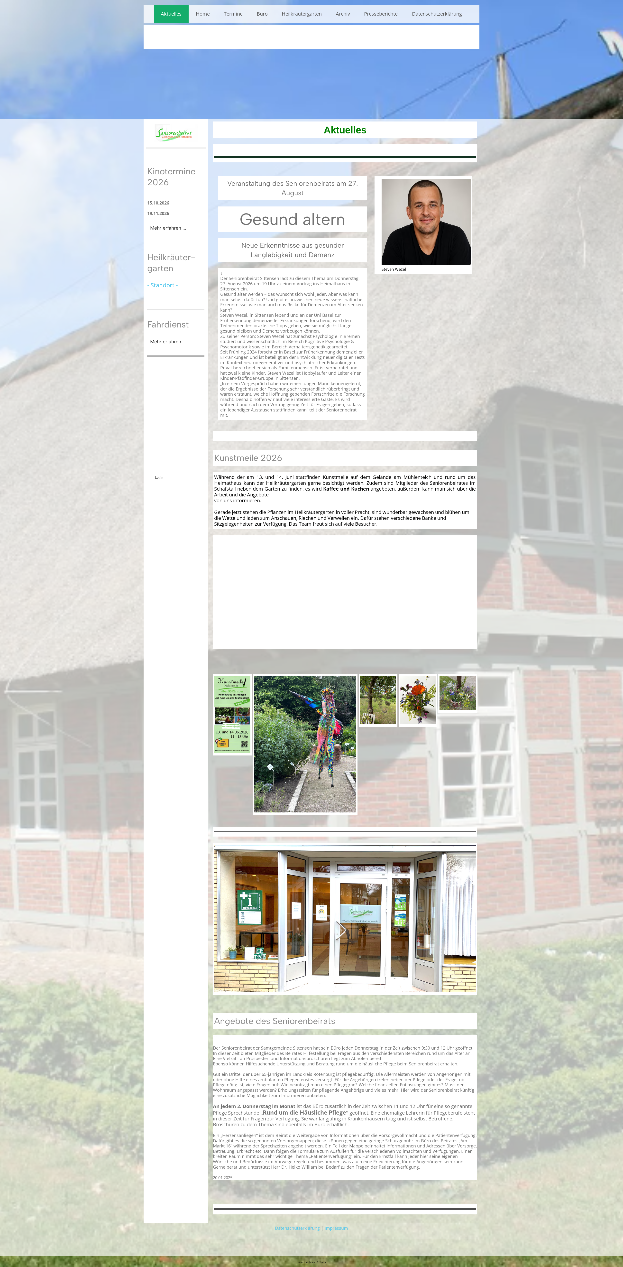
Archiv (343, 13)
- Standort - (162, 285)
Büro (262, 13)
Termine (233, 13)
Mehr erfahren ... (168, 228)
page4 (315, 1262)
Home (203, 13)
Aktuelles (171, 13)
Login (159, 477)
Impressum (336, 1228)
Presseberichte (381, 13)
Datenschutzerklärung (437, 13)
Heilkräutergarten (302, 13)
